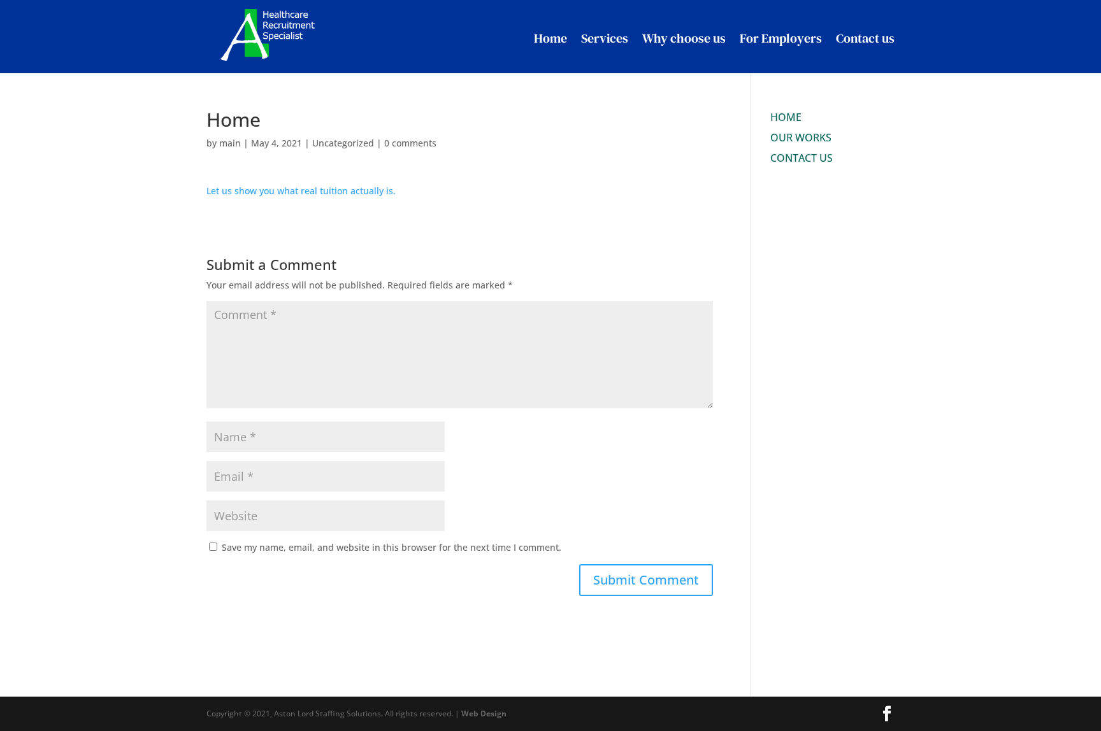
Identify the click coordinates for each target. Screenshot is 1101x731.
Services (604, 38)
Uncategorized (343, 143)
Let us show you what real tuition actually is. (301, 191)
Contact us (865, 38)
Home (550, 38)
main (230, 143)
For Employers (781, 38)
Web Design (484, 713)
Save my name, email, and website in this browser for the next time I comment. (391, 547)
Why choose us (684, 38)
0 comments (410, 143)
